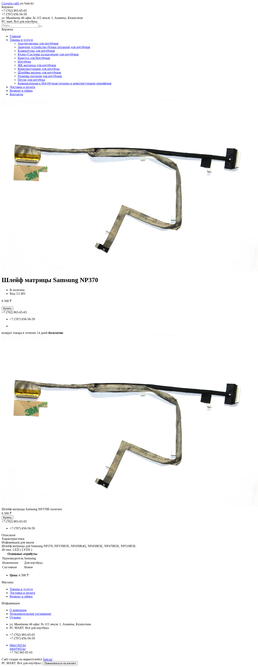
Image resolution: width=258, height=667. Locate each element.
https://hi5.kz (18, 645)
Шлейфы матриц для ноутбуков (39, 72)
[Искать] (40, 26)
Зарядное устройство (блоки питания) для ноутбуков (54, 47)
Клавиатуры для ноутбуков (36, 50)
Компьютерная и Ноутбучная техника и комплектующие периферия (64, 83)
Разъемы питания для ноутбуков (40, 76)
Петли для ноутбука (31, 79)
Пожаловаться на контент (60, 663)
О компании (18, 610)
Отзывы (15, 617)
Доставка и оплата (22, 87)
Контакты (16, 94)
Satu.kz (47, 659)
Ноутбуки (24, 61)
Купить (7, 308)
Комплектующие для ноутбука (38, 69)
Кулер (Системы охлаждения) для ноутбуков (48, 54)
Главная (15, 36)
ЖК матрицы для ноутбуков (37, 65)
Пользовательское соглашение (30, 613)
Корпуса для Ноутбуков (34, 58)
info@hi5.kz (18, 648)
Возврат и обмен (21, 90)
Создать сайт (11, 3)
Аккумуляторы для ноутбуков (38, 43)
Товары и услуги (21, 40)
